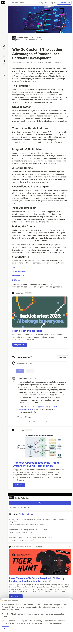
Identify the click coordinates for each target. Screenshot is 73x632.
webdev (48, 62)
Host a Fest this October (27, 330)
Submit (20, 371)
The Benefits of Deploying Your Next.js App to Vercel (28, 531)
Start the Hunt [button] (16, 596)
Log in (52, 3)
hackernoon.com (19, 271)
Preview (30, 371)
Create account (64, 3)
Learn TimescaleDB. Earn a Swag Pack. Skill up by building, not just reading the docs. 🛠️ (36, 580)
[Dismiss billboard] (70, 600)
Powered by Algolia (39, 3)
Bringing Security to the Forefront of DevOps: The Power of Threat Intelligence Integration (37, 522)
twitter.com (16, 280)
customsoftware (37, 62)
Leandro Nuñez (23, 37)
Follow (40, 503)
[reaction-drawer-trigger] (3, 47)
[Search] (9, 2)
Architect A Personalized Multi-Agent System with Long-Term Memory (36, 464)
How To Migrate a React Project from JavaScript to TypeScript (32, 538)
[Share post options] (4, 75)
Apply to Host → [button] (20, 345)
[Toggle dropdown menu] (66, 293)
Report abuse (47, 422)
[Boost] (4, 69)
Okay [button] (5, 628)
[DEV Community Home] (3, 3)
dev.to (14, 267)
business (57, 62)
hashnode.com (18, 276)
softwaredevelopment (21, 62)
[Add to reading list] (4, 62)
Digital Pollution (37, 37)
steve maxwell (23, 378)
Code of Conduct (34, 422)
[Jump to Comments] (4, 55)
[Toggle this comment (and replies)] (14, 381)
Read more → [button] (19, 485)
